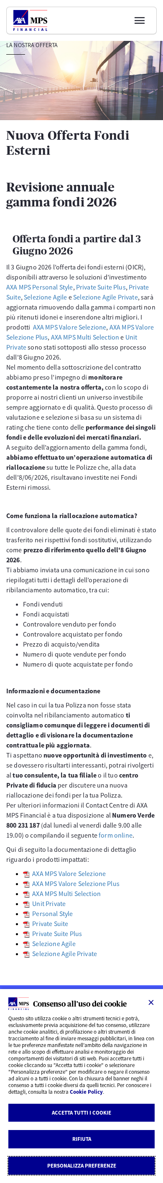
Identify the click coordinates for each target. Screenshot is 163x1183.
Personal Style (52, 913)
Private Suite (50, 923)
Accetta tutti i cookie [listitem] (81, 1112)
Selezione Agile (45, 297)
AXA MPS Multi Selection (85, 337)
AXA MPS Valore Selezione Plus (76, 883)
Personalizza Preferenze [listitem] (81, 1165)
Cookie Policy (86, 1091)
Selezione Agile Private (105, 297)
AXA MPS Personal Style (39, 287)
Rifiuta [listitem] (81, 1139)
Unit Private (49, 903)
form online (115, 835)
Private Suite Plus (101, 287)
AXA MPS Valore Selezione (70, 327)
